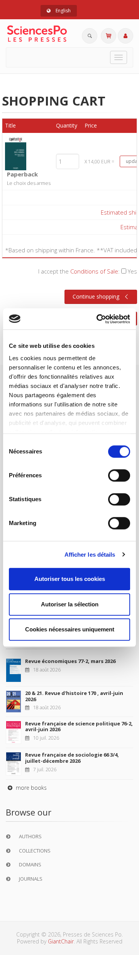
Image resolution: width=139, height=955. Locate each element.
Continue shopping (96, 296)
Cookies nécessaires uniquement (69, 629)
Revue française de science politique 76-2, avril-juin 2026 (79, 726)
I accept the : (87, 271)
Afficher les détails (89, 554)
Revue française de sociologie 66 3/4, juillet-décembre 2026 (72, 757)
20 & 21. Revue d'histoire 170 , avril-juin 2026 (74, 696)
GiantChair (61, 941)
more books (30, 787)
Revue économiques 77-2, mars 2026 (70, 661)
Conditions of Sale (94, 271)
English (62, 10)
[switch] (119, 475)
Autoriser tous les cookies (69, 579)
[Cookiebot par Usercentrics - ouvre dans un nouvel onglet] (98, 319)
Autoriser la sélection (69, 604)
